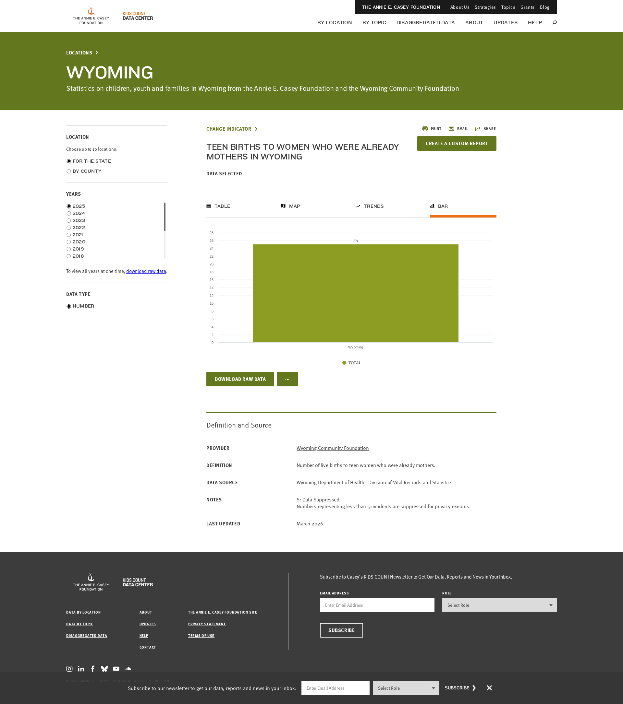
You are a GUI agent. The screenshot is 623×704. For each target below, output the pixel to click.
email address (334, 593)
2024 (79, 213)
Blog (545, 7)
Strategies (485, 7)
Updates (506, 22)
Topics (508, 7)
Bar (443, 206)
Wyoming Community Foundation (333, 448)
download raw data (146, 271)
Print (436, 128)
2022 (79, 227)
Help (535, 22)
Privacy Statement (207, 623)
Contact (148, 647)
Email (462, 128)
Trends (374, 206)
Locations (79, 52)
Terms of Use (201, 635)
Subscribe (341, 630)
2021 (78, 235)
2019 (78, 249)
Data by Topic (79, 623)
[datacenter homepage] (138, 15)
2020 (79, 242)
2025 (79, 206)
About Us (460, 7)
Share (490, 128)
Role (447, 593)
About (474, 22)
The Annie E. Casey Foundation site (222, 612)
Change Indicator (228, 128)
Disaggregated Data (426, 22)
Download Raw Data (240, 378)
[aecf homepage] (91, 16)
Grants (527, 7)
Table (222, 206)
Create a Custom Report (457, 143)
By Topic (374, 22)
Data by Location (83, 612)
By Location (334, 22)
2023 (79, 220)
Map (294, 206)
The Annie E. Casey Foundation (401, 7)
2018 (78, 256)
